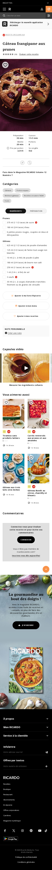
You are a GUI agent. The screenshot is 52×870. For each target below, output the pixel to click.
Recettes (6, 784)
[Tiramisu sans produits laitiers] (13, 413)
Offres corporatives (11, 810)
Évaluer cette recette (29, 54)
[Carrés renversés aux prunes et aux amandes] (38, 413)
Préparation (36, 211)
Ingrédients (16, 211)
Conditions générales (26, 862)
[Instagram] (23, 830)
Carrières (7, 815)
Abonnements (9, 800)
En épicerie (7, 805)
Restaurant (7, 794)
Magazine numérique (12, 820)
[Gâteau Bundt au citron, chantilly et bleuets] (38, 468)
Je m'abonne (28, 625)
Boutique (7, 789)
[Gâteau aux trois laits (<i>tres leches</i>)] (13, 468)
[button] (49, 9)
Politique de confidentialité (26, 857)
